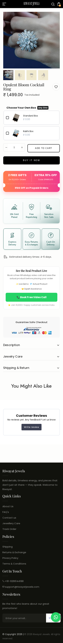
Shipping (7, 546)
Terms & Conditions (14, 563)
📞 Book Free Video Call (32, 297)
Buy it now (31, 160)
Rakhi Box (28, 131)
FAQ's (5, 512)
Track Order (9, 529)
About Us (7, 506)
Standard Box (30, 115)
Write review (31, 427)
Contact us (9, 517)
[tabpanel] (9, 75)
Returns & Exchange (14, 552)
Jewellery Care (11, 523)
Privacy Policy (10, 558)
